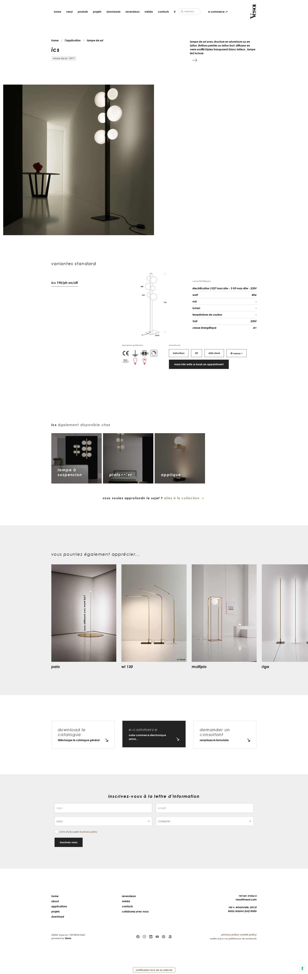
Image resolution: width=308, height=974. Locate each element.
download (57, 916)
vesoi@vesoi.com (246, 899)
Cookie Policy (248, 934)
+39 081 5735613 (248, 896)
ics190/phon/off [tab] (64, 283)
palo (55, 666)
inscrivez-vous (68, 842)
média (149, 11)
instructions (178, 353)
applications (59, 906)
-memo (236, 353)
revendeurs (133, 11)
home (57, 11)
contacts (163, 11)
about (55, 901)
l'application (73, 40)
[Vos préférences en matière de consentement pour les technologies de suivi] (302, 968)
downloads (113, 11)
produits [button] (83, 11)
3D (196, 353)
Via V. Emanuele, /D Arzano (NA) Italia (242, 909)
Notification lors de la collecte (154, 970)
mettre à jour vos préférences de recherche (233, 938)
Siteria (68, 938)
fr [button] (174, 11)
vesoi (69, 11)
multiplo (199, 666)
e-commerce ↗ (217, 11)
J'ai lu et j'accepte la (78, 831)
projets (97, 11)
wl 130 (127, 666)
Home (55, 896)
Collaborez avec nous (135, 911)
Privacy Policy (89, 831)
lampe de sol (95, 40)
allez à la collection (182, 498)
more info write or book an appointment (198, 364)
